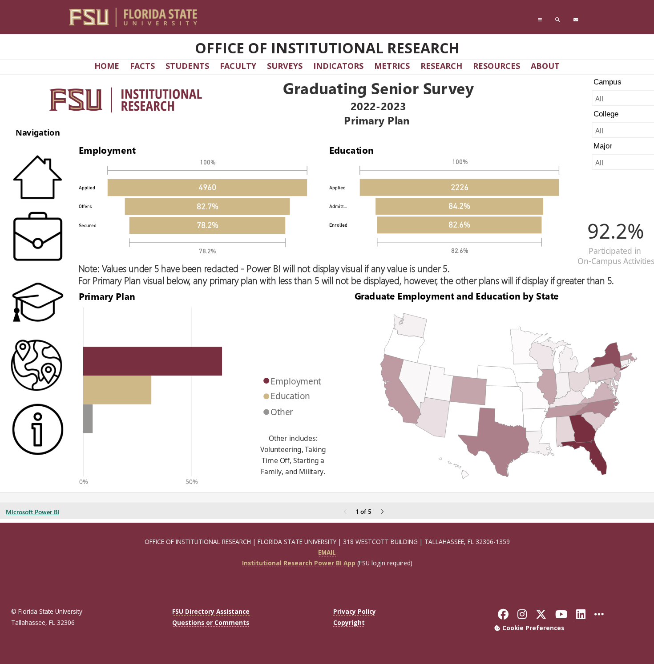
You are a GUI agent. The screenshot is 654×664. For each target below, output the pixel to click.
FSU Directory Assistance (211, 611)
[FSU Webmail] (575, 19)
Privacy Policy (354, 611)
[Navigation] (539, 19)
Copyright (349, 622)
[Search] (557, 19)
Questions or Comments (210, 622)
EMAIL (327, 552)
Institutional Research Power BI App (298, 563)
